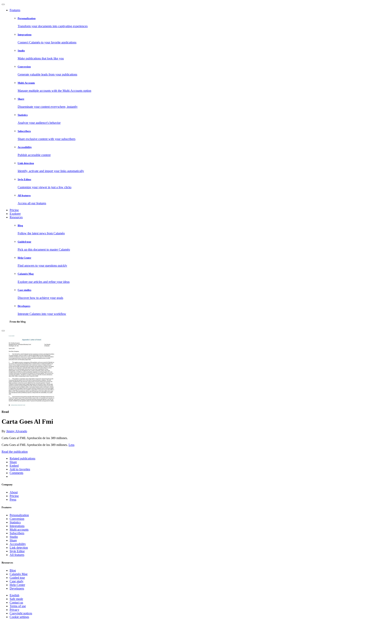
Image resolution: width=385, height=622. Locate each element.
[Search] (3, 330)
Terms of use (18, 606)
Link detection (19, 547)
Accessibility (18, 544)
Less (71, 445)
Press (13, 499)
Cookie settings (19, 617)
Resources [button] (16, 217)
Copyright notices (21, 613)
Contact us (16, 602)
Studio (14, 536)
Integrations (17, 526)
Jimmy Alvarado (16, 431)
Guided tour (17, 577)
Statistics (15, 522)
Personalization (19, 515)
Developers (17, 588)
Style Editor (17, 551)
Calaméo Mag (18, 574)
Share (13, 540)
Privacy (14, 609)
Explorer (15, 213)
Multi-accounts (19, 529)
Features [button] (15, 10)
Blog (13, 570)
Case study (16, 581)
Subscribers (17, 533)
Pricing (14, 210)
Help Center (17, 585)
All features (17, 554)
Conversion (17, 518)
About (14, 492)
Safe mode (16, 599)
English (14, 595)
